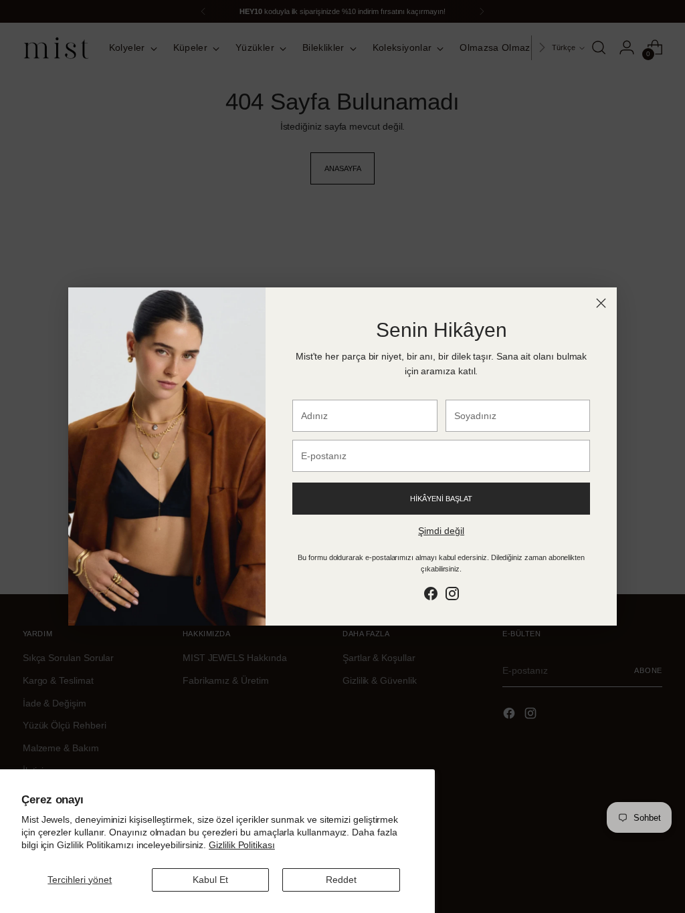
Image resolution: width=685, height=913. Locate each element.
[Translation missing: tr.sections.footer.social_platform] (431, 595)
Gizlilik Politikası (242, 844)
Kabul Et (210, 879)
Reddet (341, 879)
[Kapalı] (601, 303)
